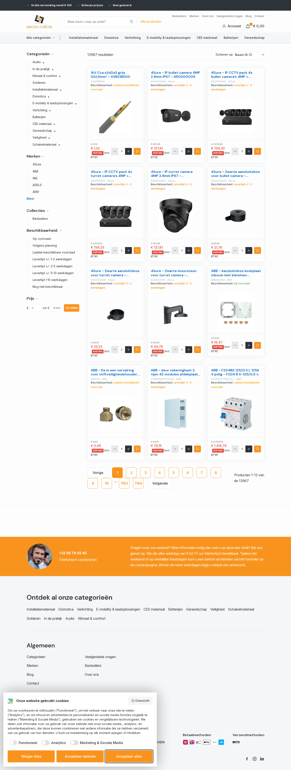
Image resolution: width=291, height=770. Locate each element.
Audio (70, 618)
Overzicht (142, 700)
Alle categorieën (38, 37)
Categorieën (36, 657)
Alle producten (151, 21)
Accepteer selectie (80, 756)
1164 (138, 483)
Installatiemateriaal (83, 37)
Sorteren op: (224, 54)
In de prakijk (53, 618)
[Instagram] (254, 758)
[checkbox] (22, 742)
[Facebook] (247, 758)
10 (107, 483)
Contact (259, 16)
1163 (124, 483)
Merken (194, 16)
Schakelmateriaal (241, 609)
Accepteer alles (129, 756)
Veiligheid (217, 609)
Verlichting (133, 37)
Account (234, 26)
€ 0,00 (258, 26)
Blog (249, 16)
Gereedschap (254, 37)
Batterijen (231, 37)
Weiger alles (31, 756)
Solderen (33, 618)
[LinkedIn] (262, 758)
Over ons (207, 16)
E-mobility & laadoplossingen (169, 37)
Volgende (160, 483)
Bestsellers (179, 16)
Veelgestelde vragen (229, 16)
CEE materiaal (207, 37)
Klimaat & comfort (91, 618)
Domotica (111, 37)
